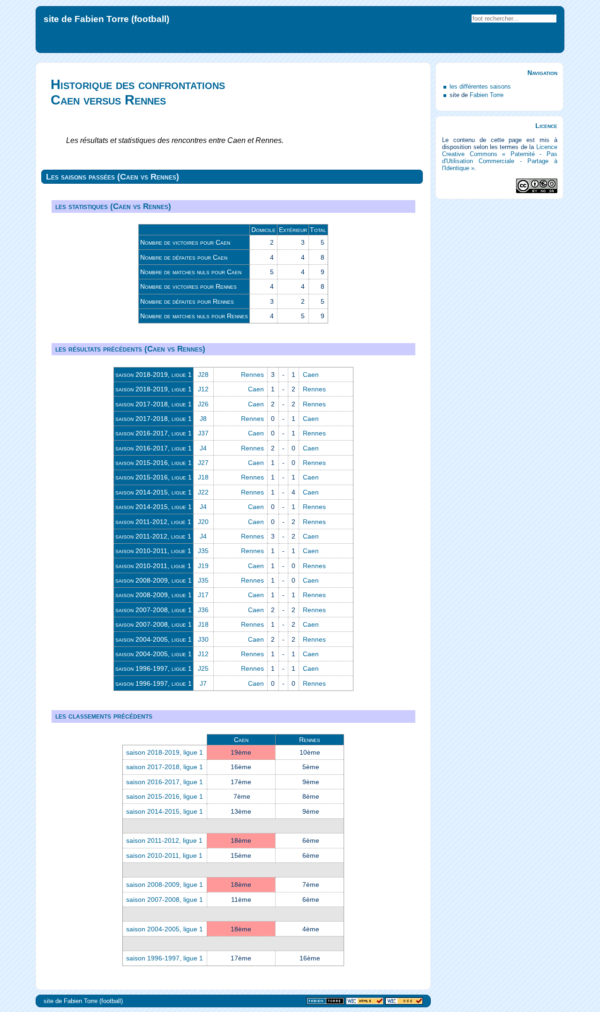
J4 (203, 448)
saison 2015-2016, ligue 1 (153, 462)
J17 (203, 595)
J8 (203, 418)
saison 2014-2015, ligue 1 (153, 492)
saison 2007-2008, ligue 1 (153, 610)
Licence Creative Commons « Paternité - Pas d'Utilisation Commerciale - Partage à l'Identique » (499, 157)
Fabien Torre (486, 94)
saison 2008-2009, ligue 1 (153, 580)
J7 (203, 683)
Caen (311, 374)
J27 (203, 462)
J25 (203, 668)
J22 (203, 492)
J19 (203, 566)
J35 (203, 551)
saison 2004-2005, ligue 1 (153, 639)
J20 (203, 521)
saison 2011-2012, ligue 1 (153, 521)
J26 (203, 404)
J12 (203, 389)
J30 (203, 639)
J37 (203, 433)
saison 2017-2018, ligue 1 (153, 404)
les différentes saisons (480, 86)
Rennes (252, 374)
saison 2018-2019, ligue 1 (153, 374)
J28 (203, 374)
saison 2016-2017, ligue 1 (153, 433)
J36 (203, 610)
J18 (203, 477)
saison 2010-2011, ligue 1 (153, 551)
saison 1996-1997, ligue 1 (153, 668)
